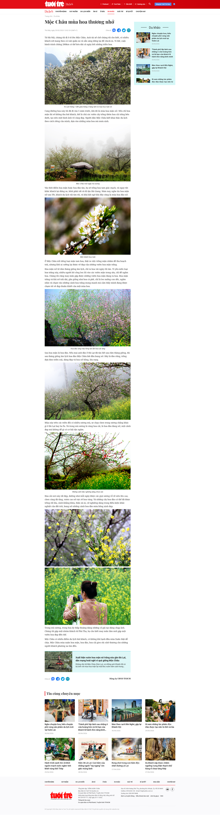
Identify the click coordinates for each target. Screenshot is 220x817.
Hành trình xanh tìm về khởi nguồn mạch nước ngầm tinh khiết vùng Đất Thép (58, 766)
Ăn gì (95, 11)
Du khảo (111, 11)
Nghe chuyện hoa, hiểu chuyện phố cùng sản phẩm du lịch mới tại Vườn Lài (59, 727)
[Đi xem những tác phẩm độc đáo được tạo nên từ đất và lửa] (160, 710)
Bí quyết (129, 11)
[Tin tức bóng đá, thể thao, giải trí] (49, 11)
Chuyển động (61, 11)
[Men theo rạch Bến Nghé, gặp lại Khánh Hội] (143, 69)
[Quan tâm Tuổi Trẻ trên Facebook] (172, 795)
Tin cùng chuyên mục (63, 693)
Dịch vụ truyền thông (127, 796)
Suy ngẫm (73, 11)
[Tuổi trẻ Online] (61, 795)
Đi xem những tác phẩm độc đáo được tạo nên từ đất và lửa (162, 81)
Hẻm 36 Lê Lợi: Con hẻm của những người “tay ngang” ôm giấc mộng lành (91, 766)
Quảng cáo (141, 4)
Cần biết (129, 4)
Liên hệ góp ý (154, 796)
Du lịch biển (85, 11)
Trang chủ (48, 16)
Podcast (106, 4)
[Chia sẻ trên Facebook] (119, 30)
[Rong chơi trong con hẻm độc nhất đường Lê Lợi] (127, 749)
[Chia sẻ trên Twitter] (124, 30)
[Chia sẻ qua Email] (129, 30)
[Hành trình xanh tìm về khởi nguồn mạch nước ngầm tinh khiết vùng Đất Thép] (60, 749)
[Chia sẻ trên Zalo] (114, 30)
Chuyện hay (141, 11)
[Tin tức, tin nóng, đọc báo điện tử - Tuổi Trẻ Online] (55, 4)
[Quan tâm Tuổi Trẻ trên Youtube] (167, 795)
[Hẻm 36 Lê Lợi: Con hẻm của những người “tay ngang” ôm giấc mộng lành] (93, 749)
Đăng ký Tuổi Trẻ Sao (163, 4)
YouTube (117, 4)
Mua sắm (156, 782)
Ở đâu (102, 11)
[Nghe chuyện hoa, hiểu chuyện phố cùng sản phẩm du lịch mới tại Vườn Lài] (143, 37)
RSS (161, 796)
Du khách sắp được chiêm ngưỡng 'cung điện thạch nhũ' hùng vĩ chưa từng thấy (158, 766)
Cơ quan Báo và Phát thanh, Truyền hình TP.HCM (94, 802)
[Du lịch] (69, 4)
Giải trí (120, 11)
